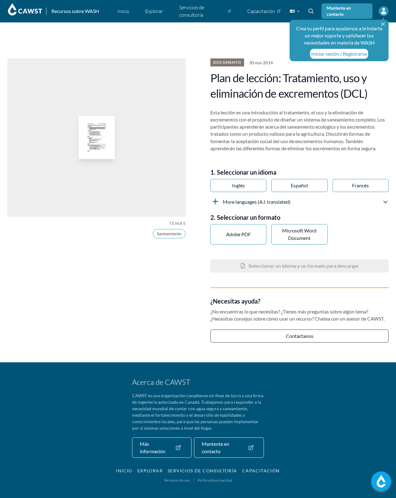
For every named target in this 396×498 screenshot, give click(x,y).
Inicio (124, 470)
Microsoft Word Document (299, 234)
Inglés (238, 185)
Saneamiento (169, 233)
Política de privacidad (215, 480)
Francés (360, 185)
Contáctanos (299, 336)
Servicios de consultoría (202, 470)
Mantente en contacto (339, 11)
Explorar (150, 470)
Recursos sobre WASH (75, 11)
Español (299, 185)
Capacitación (261, 470)
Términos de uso (177, 480)
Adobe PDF (238, 234)
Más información (153, 447)
